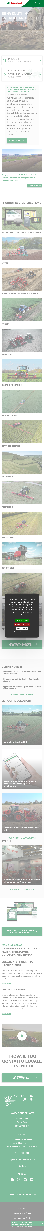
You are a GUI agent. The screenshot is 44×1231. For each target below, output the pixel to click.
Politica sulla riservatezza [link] (22, 632)
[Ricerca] (34, 11)
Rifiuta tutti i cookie (22, 624)
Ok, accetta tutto (22, 620)
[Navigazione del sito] (3, 3)
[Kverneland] (14, 3)
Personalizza (22, 628)
